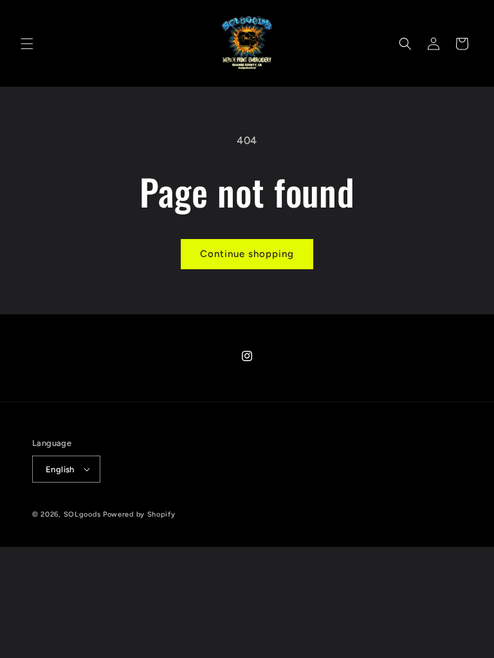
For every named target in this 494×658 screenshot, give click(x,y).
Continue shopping (247, 254)
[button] (27, 44)
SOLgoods (82, 514)
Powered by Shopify (139, 514)
